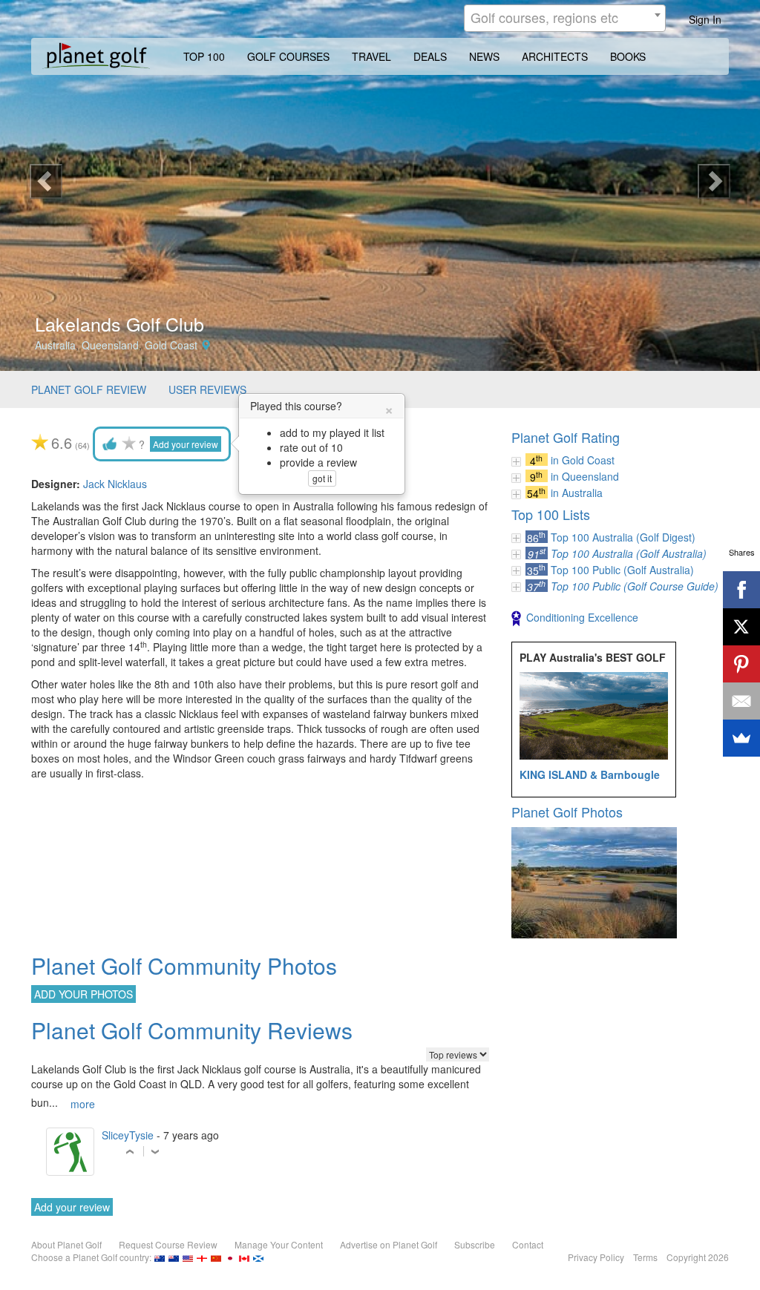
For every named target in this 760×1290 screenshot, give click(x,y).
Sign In (705, 19)
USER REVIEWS (207, 389)
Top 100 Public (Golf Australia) (622, 569)
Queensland (110, 345)
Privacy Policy (596, 1257)
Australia (55, 345)
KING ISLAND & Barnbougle (590, 774)
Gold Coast (171, 345)
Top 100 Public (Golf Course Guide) (634, 586)
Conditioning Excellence (582, 617)
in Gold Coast (583, 460)
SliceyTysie (128, 1135)
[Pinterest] (741, 663)
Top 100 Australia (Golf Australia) (629, 553)
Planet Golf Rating (565, 437)
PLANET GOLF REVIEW (88, 389)
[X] (741, 626)
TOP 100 (204, 56)
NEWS (484, 56)
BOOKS (628, 56)
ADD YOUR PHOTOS (83, 994)
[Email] (741, 701)
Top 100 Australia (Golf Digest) (623, 537)
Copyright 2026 (697, 1257)
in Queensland (585, 476)
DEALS (430, 56)
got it (322, 478)
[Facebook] (741, 589)
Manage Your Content (279, 1244)
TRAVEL (371, 56)
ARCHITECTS (555, 56)
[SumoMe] (741, 738)
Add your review (185, 444)
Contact (527, 1244)
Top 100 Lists (550, 514)
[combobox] (565, 18)
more (83, 1103)
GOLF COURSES (288, 56)
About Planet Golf (66, 1244)
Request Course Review (168, 1244)
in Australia (577, 492)
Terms (645, 1257)
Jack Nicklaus (115, 483)
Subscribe (474, 1244)
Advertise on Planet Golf (388, 1244)
